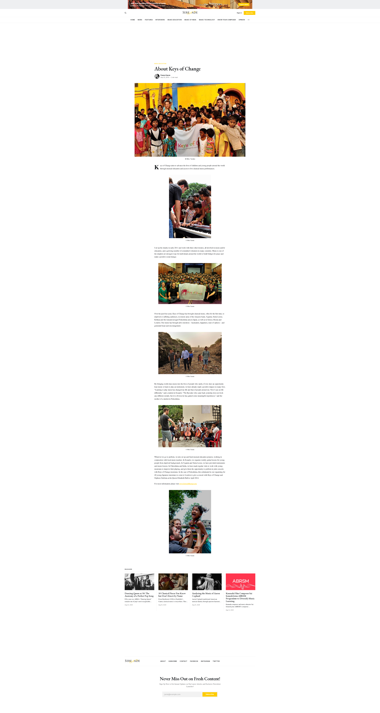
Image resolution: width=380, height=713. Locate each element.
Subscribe (249, 13)
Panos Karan (165, 75)
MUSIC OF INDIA (190, 20)
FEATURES (149, 20)
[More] (248, 19)
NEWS (140, 20)
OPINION (242, 20)
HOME (132, 20)
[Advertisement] (190, 40)
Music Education (160, 63)
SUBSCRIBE (173, 661)
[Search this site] (125, 12)
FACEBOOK (194, 661)
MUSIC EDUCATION (175, 20)
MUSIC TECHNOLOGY (207, 20)
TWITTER (216, 661)
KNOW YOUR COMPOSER (227, 20)
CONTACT (183, 661)
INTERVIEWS (160, 20)
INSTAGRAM (205, 661)
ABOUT (163, 661)
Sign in (239, 13)
